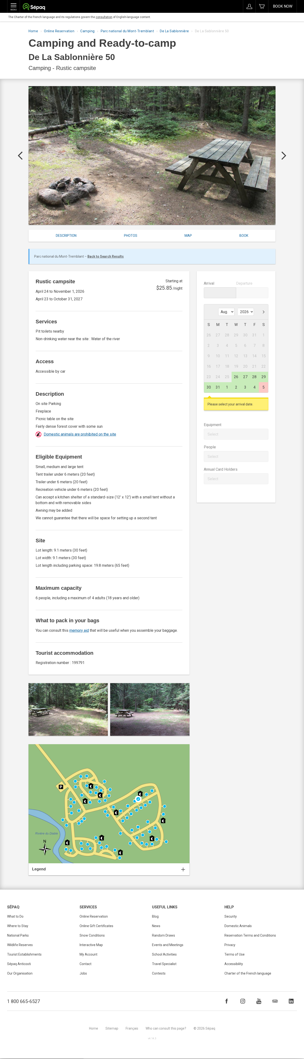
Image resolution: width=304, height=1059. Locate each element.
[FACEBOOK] (226, 1001)
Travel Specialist (164, 964)
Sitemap (111, 1028)
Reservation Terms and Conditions (250, 935)
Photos (130, 235)
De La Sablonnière (174, 31)
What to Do (15, 916)
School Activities (164, 954)
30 (209, 387)
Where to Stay (17, 926)
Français (132, 1028)
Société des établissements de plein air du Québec (34, 7)
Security (230, 916)
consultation (104, 17)
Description (66, 235)
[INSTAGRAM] (242, 1001)
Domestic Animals (238, 926)
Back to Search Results (105, 256)
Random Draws (163, 935)
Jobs (83, 973)
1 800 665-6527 (23, 1001)
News (156, 926)
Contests (159, 973)
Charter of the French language (247, 973)
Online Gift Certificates (96, 926)
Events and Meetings (167, 945)
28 (254, 377)
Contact (85, 964)
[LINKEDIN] (291, 1001)
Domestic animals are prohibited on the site (80, 434)
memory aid (79, 630)
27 (245, 377)
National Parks (18, 935)
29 (263, 377)
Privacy (229, 945)
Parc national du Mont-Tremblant (127, 31)
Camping (87, 31)
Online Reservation (59, 31)
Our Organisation (20, 973)
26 (236, 377)
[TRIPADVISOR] (275, 1001)
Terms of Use (234, 954)
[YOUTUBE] (259, 1001)
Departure (244, 283)
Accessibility (233, 964)
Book (243, 235)
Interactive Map (91, 945)
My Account (88, 954)
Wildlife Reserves (20, 945)
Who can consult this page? (166, 1028)
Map (188, 235)
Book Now (282, 6)
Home (33, 31)
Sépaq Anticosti (19, 964)
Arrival (209, 283)
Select (213, 434)
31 (218, 387)
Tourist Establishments (24, 954)
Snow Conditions (92, 935)
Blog (155, 916)
